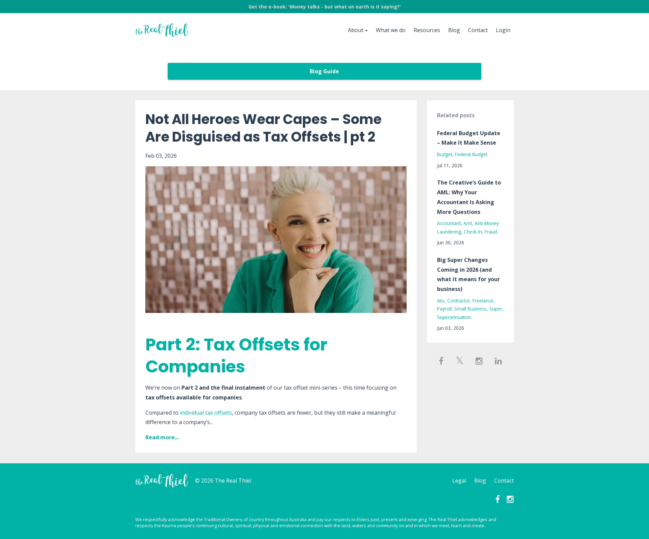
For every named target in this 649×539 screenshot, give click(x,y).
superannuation (454, 317)
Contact (478, 30)
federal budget (471, 154)
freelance (483, 300)
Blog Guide (324, 71)
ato (440, 300)
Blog (454, 30)
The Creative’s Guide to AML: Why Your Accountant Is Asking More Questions (469, 197)
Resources (427, 30)
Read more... (162, 437)
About (355, 30)
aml (467, 223)
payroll (444, 308)
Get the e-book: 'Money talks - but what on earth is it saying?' (324, 6)
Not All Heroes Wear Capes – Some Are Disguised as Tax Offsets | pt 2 (263, 128)
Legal (459, 480)
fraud (491, 231)
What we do (391, 30)
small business (470, 308)
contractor (458, 300)
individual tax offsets (206, 412)
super (495, 308)
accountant (449, 223)
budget (444, 154)
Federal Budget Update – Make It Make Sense (468, 138)
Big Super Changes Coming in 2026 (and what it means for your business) (468, 274)
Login (503, 30)
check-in (473, 231)
